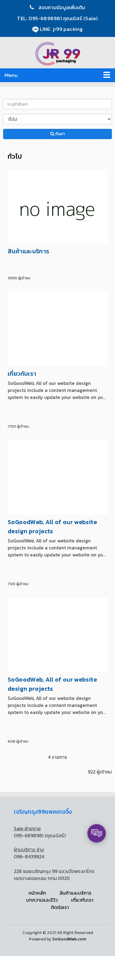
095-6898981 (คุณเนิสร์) (40, 835)
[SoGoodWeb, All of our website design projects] (57, 476)
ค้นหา (59, 134)
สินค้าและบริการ (28, 251)
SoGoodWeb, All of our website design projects (52, 526)
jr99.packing (68, 29)
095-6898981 (46, 18)
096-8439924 (29, 856)
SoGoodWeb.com (69, 939)
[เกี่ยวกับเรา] (57, 328)
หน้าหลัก (37, 892)
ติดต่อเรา (60, 907)
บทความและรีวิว (42, 899)
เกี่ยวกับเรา (22, 373)
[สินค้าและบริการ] (57, 205)
